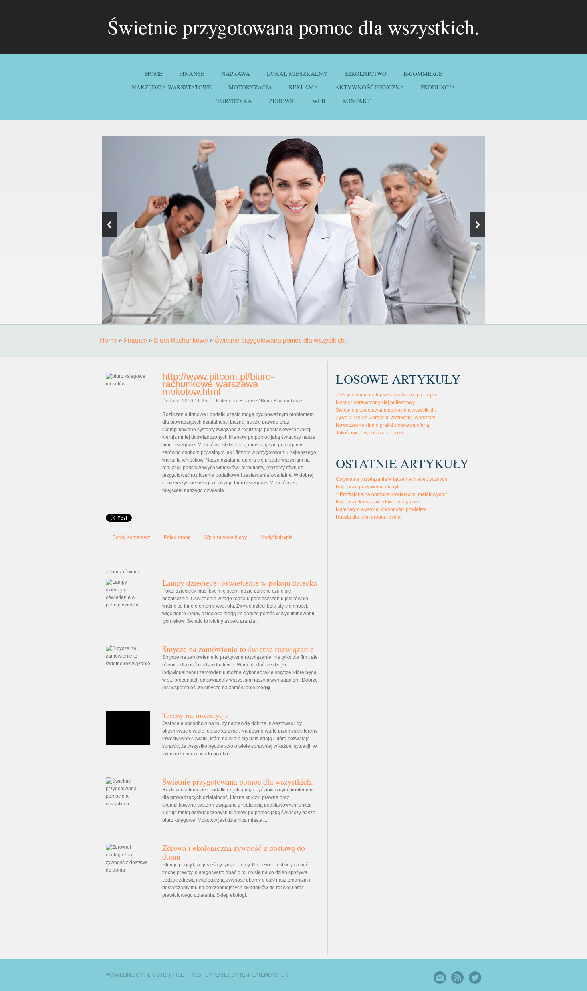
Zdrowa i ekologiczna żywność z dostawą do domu (233, 852)
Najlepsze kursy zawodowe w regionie (377, 502)
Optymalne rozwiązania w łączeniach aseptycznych (391, 479)
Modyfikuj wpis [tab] (276, 537)
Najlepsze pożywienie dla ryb (368, 487)
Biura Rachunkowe (181, 340)
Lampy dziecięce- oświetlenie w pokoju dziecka (239, 582)
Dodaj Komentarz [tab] (131, 537)
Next (477, 224)
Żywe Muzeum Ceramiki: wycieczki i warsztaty (385, 417)
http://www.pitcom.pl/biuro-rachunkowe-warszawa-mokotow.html (218, 384)
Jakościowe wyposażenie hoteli (370, 433)
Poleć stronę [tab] (177, 537)
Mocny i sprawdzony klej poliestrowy (375, 402)
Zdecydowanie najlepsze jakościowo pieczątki (386, 395)
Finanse (135, 340)
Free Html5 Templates (200, 975)
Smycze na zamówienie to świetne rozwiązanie (238, 649)
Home (108, 340)
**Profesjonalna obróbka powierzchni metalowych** (392, 494)
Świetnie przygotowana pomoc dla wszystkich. (280, 340)
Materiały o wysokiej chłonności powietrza (381, 509)
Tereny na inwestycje (195, 715)
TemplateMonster (263, 975)
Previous (109, 224)
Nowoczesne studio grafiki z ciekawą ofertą (382, 425)
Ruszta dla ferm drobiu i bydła (368, 517)
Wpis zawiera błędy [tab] (225, 537)
